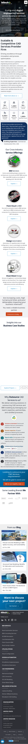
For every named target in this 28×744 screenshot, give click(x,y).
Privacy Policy (9, 738)
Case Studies (8, 734)
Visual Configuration (8, 654)
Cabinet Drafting (7, 691)
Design (14, 276)
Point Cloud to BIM (7, 642)
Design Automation (8, 330)
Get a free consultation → (14, 30)
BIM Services (6, 626)
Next (26, 387)
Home (5, 731)
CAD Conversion (7, 676)
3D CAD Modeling (7, 679)
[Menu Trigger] (25, 2)
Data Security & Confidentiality (20, 738)
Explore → (14, 184)
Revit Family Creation (8, 645)
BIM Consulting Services (9, 633)
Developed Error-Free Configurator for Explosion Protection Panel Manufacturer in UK (14, 380)
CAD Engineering (8, 669)
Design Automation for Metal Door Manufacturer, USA (11, 361)
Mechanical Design (7, 673)
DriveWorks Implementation (10, 662)
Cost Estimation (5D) (8, 639)
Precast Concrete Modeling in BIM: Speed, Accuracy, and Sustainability (14, 544)
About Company (12, 731)
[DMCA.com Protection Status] (14, 741)
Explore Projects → (10, 388)
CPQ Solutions (7, 649)
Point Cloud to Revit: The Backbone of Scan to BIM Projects (14, 587)
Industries (20, 731)
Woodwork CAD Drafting (9, 697)
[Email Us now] (2, 741)
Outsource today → (14, 314)
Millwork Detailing (9, 686)
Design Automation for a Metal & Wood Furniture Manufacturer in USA (12, 343)
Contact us (20, 734)
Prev (22, 387)
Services (14, 171)
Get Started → (14, 606)
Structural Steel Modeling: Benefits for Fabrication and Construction (14, 565)
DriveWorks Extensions (9, 665)
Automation (14, 241)
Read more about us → (11, 96)
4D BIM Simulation (7, 636)
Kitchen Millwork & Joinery (10, 694)
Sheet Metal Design (8, 682)
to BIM (14, 206)
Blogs (14, 734)
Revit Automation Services (10, 630)
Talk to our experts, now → (14, 484)
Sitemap (2, 738)
